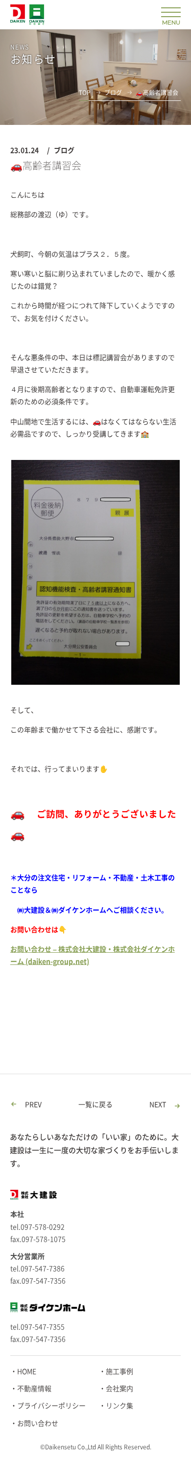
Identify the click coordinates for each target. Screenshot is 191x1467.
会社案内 (119, 1388)
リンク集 (119, 1405)
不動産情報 (34, 1388)
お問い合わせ (37, 1423)
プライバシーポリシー (51, 1405)
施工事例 (119, 1371)
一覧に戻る (95, 1104)
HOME (26, 1371)
